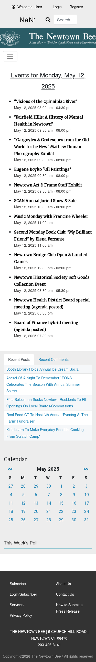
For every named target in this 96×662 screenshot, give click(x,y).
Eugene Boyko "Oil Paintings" (42, 169)
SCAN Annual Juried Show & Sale (45, 200)
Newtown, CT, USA (26, 20)
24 (86, 511)
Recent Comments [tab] (53, 359)
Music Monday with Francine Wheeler (51, 216)
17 (86, 503)
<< (10, 469)
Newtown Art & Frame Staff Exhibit (48, 185)
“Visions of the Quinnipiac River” (46, 101)
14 (48, 503)
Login (57, 6)
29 (36, 486)
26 (23, 519)
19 (23, 511)
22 (61, 511)
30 (48, 486)
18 (10, 511)
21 (48, 511)
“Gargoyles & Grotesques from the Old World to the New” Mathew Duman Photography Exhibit (51, 146)
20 (36, 511)
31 (86, 519)
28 (23, 486)
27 (10, 486)
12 (23, 503)
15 (61, 503)
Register (76, 6)
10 (86, 494)
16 (74, 503)
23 (74, 511)
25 (10, 519)
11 (10, 503)
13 (36, 503)
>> (86, 469)
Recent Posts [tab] (19, 359)
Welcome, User (29, 6)
